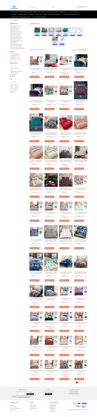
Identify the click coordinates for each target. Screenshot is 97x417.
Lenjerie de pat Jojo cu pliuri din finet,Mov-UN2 (80, 101)
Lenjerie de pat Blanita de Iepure (16, 40)
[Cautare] (53, 7)
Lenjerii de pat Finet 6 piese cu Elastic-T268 (36, 213)
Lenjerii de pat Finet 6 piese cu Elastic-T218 (51, 347)
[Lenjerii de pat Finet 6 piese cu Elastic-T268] (36, 206)
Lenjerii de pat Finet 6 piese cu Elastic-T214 (51, 213)
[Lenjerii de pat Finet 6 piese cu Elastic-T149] (51, 316)
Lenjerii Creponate (13, 42)
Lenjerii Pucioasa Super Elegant (16, 33)
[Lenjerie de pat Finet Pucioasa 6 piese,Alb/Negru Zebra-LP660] (51, 122)
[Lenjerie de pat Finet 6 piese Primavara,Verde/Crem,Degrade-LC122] (80, 60)
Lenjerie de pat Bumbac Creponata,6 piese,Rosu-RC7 (66, 133)
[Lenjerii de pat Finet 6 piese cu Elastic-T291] (51, 90)
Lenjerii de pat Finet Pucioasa (15, 25)
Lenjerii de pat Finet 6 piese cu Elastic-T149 (51, 323)
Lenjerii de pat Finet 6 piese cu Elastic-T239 (51, 371)
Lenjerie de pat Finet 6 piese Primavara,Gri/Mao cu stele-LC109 (80, 272)
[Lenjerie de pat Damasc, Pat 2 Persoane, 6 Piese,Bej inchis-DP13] (80, 152)
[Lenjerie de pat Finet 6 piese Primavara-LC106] (66, 261)
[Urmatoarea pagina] (85, 382)
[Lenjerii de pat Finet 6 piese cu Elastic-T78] (66, 291)
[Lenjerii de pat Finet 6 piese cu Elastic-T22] (66, 340)
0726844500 (75, 391)
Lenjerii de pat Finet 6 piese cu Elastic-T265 (66, 69)
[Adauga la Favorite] (41, 77)
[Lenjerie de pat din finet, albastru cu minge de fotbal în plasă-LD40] (80, 232)
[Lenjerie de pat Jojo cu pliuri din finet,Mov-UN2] (80, 90)
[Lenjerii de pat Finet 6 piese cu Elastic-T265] (66, 61)
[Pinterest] (48, 394)
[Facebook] (46, 394)
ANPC (31, 410)
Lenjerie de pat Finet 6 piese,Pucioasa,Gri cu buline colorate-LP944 (36, 299)
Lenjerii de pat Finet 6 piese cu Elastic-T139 (81, 323)
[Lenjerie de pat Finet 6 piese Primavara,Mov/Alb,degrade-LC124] (36, 90)
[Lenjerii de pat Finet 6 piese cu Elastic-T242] (36, 61)
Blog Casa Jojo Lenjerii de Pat (40, 17)
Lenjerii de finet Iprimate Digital (16, 44)
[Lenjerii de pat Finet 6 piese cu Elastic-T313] (36, 232)
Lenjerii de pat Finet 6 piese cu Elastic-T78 (66, 299)
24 (83, 382)
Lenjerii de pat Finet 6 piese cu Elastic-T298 (81, 189)
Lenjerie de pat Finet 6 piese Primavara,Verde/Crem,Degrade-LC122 (80, 69)
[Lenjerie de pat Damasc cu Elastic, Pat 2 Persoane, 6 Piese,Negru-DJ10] (51, 180)
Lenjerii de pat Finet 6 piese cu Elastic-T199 (81, 347)
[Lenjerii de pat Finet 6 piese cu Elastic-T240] (36, 340)
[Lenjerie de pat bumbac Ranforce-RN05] (51, 291)
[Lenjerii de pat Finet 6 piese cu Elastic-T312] (66, 206)
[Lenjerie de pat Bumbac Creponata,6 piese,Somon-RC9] (80, 122)
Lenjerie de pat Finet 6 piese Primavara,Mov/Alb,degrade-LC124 (36, 101)
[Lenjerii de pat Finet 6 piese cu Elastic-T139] (80, 316)
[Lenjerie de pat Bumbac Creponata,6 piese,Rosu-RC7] (66, 122)
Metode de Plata (33, 405)
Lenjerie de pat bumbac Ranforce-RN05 (51, 299)
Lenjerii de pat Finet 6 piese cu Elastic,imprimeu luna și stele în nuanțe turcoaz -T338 (51, 272)
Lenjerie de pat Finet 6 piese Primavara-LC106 (66, 272)
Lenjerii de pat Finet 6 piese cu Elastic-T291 (51, 101)
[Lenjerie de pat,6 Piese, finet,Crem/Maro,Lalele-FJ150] (36, 180)
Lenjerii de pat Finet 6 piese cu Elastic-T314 (81, 213)
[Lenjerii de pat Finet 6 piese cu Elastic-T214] (51, 206)
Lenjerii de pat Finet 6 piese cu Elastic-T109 (36, 371)
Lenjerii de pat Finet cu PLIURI (16, 31)
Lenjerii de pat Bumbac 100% (15, 45)
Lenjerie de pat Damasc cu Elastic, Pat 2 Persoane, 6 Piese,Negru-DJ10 (51, 189)
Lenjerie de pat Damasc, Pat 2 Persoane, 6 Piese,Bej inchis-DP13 (80, 161)
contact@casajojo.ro (75, 393)
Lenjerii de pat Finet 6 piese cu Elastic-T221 (36, 323)
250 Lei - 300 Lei (14, 90)
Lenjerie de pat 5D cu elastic (15, 38)
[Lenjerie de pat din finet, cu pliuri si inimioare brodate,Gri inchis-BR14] (66, 152)
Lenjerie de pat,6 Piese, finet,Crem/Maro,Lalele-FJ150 (36, 189)
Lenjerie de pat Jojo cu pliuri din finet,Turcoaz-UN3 (36, 133)
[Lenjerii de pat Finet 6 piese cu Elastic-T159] (66, 316)
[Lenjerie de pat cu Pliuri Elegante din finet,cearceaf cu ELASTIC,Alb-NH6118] (66, 232)
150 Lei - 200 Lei (14, 87)
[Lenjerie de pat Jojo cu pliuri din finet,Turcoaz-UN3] (36, 122)
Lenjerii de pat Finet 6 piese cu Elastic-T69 (81, 371)
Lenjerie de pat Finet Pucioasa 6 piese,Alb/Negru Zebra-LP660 (51, 133)
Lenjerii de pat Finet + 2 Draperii (16, 47)
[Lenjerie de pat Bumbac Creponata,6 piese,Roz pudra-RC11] (36, 152)
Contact (11, 411)
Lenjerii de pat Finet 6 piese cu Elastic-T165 (66, 371)
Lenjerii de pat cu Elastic (14, 30)
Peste (12, 53)
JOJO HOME (13, 74)
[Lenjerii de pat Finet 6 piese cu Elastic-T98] (66, 90)
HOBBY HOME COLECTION (16, 71)
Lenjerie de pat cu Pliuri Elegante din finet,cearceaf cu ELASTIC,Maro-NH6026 (65, 189)
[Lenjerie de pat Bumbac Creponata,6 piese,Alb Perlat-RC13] (51, 152)
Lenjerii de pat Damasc (14, 27)
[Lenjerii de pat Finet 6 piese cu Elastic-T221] (36, 316)
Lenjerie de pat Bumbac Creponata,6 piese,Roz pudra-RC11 (36, 161)
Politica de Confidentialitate (24, 397)
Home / (11, 20)
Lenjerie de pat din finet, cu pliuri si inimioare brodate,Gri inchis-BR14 (65, 161)
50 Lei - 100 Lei (14, 84)
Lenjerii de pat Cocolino (14, 34)
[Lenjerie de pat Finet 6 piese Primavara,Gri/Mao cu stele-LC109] (80, 261)
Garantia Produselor (34, 408)
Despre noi (12, 405)
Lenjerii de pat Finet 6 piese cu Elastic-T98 (66, 101)
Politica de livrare (13, 410)
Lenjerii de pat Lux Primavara (15, 35)
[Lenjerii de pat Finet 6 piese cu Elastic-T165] (66, 364)
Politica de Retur (33, 406)
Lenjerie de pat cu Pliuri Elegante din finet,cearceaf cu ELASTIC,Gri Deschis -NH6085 (51, 240)
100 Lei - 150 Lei (14, 85)
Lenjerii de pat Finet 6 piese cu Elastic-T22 (66, 347)
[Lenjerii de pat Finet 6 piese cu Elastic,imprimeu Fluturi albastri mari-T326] (36, 262)
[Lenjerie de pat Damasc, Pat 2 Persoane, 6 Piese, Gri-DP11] (51, 60)
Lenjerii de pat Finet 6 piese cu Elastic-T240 (36, 347)
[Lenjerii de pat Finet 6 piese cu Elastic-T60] (80, 291)
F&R (12, 69)
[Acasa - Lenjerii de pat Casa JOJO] (16, 7)
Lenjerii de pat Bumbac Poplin (16, 37)
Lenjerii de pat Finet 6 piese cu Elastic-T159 (66, 323)
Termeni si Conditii (13, 406)
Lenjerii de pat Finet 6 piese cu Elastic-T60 (81, 299)
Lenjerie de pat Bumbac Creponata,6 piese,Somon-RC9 (80, 133)
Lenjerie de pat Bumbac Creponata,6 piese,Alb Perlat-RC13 (51, 161)
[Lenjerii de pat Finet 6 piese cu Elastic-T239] (51, 364)
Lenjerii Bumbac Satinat (14, 41)
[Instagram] (51, 394)
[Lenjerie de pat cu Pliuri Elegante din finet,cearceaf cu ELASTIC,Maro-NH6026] (66, 180)
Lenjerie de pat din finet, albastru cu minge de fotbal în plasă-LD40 (80, 240)
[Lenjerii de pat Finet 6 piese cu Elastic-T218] (51, 340)
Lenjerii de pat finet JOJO (14, 28)
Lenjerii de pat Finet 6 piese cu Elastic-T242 (36, 69)
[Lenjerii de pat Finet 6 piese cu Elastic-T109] (36, 364)
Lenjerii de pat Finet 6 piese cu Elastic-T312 (66, 213)
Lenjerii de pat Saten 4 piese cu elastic (17, 48)
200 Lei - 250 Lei (14, 88)
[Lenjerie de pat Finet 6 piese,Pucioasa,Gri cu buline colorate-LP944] (36, 291)
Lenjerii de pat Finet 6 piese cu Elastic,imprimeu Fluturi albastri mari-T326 (36, 272)
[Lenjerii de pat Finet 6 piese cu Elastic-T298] (80, 180)
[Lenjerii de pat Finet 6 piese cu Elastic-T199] (80, 340)
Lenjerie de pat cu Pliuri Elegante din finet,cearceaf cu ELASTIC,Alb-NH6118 (65, 240)
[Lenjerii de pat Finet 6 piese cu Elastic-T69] (80, 364)
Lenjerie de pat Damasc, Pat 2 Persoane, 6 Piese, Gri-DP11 (51, 69)
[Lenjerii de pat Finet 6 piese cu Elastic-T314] (80, 206)
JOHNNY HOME (14, 72)
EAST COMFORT (14, 68)
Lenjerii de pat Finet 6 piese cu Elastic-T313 (36, 240)
